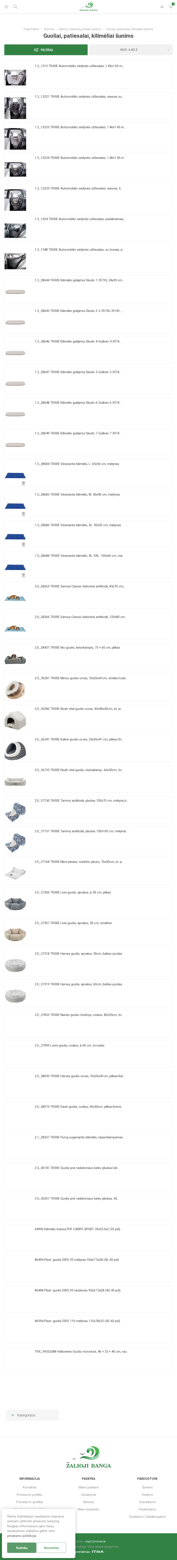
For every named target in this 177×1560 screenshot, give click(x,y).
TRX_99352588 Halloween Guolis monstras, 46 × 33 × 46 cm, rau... (81, 1351)
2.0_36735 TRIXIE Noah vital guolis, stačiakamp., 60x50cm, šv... (79, 770)
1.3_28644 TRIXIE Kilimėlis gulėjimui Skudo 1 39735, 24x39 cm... (79, 280)
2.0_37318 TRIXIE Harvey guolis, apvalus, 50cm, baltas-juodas (78, 954)
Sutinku (22, 1548)
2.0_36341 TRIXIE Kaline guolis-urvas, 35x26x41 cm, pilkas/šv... (79, 739)
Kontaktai (29, 1487)
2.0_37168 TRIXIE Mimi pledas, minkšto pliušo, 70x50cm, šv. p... (79, 862)
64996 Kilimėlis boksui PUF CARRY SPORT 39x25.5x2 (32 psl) (77, 1229)
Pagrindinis (31, 29)
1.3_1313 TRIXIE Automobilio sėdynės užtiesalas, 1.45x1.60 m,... (80, 66)
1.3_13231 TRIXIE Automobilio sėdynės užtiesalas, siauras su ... (80, 97)
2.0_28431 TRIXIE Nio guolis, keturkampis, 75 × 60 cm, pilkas (77, 647)
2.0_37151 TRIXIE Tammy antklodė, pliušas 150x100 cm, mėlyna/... (81, 831)
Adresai (88, 1502)
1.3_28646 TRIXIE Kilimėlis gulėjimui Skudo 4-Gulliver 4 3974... (78, 341)
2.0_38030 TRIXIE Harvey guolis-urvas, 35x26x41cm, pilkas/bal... (80, 1076)
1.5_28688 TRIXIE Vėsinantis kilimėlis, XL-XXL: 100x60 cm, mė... (79, 556)
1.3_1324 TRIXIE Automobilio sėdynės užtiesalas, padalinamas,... (80, 219)
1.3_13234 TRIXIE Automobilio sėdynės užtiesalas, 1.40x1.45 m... (80, 158)
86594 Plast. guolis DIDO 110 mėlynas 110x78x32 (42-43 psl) (77, 1321)
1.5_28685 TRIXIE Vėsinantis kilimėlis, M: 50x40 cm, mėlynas (77, 494)
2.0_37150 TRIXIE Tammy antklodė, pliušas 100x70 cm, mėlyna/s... (81, 801)
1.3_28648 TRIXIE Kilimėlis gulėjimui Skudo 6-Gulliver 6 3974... (78, 403)
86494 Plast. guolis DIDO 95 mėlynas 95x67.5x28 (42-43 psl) (77, 1260)
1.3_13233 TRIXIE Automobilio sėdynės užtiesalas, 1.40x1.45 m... (80, 127)
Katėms (147, 1495)
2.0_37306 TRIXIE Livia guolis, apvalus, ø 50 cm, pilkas (73, 892)
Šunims (147, 1487)
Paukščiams (147, 1509)
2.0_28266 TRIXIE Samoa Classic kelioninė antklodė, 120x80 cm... (81, 617)
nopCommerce (95, 1541)
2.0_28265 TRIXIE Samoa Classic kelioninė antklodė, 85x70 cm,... (80, 586)
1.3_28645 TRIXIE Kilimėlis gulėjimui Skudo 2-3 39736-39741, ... (79, 311)
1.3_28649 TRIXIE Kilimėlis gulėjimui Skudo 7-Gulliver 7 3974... (78, 433)
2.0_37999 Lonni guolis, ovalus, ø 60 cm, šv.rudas (69, 1045)
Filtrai (47, 50)
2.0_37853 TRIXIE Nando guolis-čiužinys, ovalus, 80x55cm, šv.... (79, 1015)
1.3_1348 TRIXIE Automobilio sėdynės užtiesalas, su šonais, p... (79, 250)
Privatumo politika (29, 1495)
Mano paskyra (88, 1487)
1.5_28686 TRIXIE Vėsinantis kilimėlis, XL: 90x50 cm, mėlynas (78, 525)
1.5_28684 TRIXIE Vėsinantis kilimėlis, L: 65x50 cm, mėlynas (77, 464)
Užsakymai (88, 1495)
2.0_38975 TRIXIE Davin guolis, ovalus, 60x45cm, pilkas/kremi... (79, 1107)
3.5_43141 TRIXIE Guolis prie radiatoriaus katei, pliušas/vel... (77, 1168)
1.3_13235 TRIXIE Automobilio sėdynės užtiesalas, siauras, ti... (79, 188)
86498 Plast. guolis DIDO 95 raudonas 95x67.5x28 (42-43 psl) (77, 1290)
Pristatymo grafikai (29, 1502)
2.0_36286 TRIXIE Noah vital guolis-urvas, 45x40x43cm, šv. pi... (79, 709)
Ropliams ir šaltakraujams (147, 1517)
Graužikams (147, 1502)
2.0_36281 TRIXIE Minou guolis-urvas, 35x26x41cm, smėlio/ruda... (81, 678)
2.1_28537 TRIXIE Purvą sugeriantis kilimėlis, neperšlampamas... (80, 1137)
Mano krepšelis (88, 1509)
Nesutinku (51, 1548)
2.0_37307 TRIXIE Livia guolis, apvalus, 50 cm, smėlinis (73, 923)
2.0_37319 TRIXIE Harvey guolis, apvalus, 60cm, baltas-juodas (78, 984)
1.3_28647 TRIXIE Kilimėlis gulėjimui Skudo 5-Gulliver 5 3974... (78, 372)
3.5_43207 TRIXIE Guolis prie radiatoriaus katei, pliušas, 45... (77, 1198)
